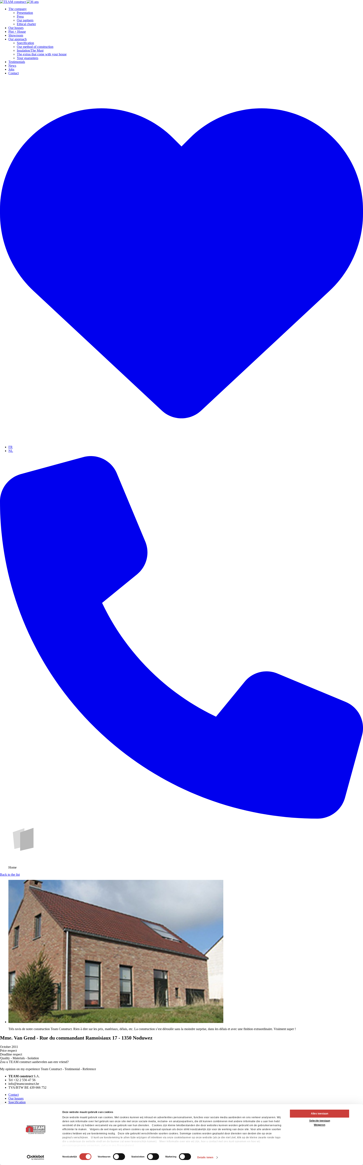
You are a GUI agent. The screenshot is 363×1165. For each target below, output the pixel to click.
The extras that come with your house (42, 54)
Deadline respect (11, 1054)
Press (20, 16)
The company (17, 9)
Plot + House (17, 31)
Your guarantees (27, 58)
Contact (13, 73)
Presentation (25, 12)
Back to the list (10, 874)
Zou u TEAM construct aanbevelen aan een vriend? (34, 1062)
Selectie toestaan (319, 1120)
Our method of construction (35, 46)
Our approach (17, 39)
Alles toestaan (319, 1113)
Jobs (11, 69)
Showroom (15, 35)
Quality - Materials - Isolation (19, 1058)
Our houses (16, 28)
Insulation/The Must (30, 50)
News (12, 65)
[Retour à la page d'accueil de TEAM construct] (19, 2)
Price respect (8, 1050)
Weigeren (319, 1124)
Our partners (25, 20)
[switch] (119, 1156)
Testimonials (16, 62)
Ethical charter (26, 24)
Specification (25, 43)
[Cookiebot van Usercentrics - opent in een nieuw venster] (35, 1157)
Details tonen (205, 1157)
